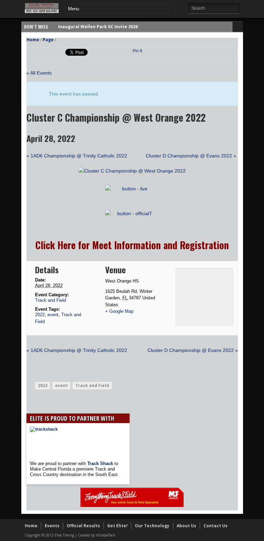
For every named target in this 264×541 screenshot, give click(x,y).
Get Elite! (117, 526)
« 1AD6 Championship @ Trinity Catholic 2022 (76, 155)
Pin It (137, 50)
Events (52, 526)
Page (48, 40)
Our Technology (152, 526)
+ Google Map (119, 311)
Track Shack (100, 463)
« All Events (39, 73)
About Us (186, 526)
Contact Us (216, 526)
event (52, 314)
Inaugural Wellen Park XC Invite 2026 (98, 27)
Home (32, 40)
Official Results (83, 526)
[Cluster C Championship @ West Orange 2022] (132, 171)
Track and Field (50, 300)
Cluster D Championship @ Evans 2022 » (191, 155)
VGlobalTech (106, 535)
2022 (40, 314)
